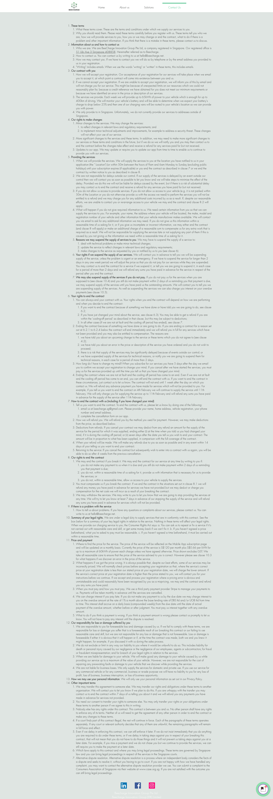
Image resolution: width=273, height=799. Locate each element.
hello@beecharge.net (152, 55)
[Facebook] (138, 785)
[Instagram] (152, 785)
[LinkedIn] (124, 785)
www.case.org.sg (149, 769)
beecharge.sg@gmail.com (108, 408)
